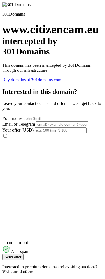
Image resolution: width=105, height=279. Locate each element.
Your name (12, 118)
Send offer (12, 257)
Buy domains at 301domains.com (31, 79)
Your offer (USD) (18, 130)
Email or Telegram (18, 124)
